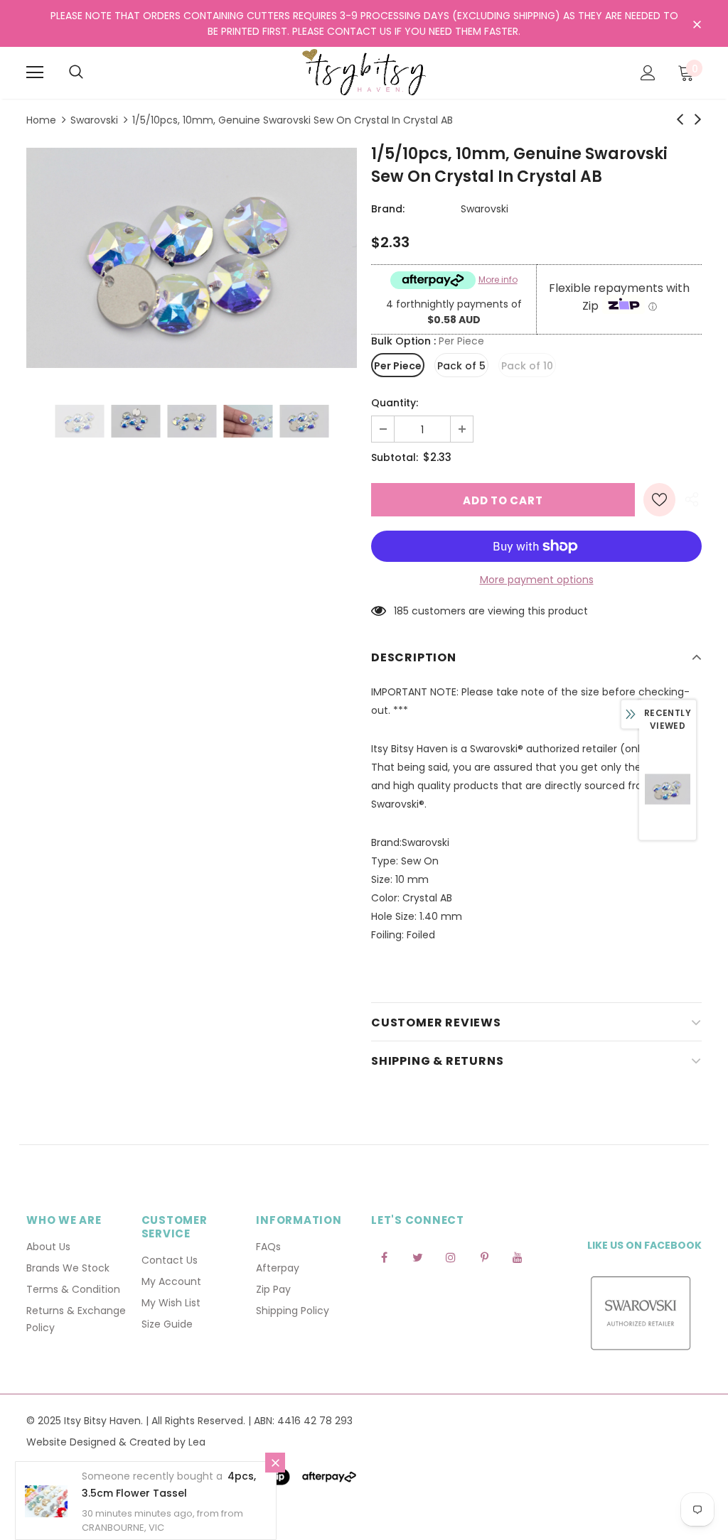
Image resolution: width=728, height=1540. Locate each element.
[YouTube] (517, 1256)
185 (401, 611)
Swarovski (94, 120)
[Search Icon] (76, 72)
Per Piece (398, 366)
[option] (191, 258)
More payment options (537, 580)
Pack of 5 (461, 366)
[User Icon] (648, 72)
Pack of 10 (527, 366)
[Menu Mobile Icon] (34, 72)
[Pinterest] (484, 1256)
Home (41, 120)
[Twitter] (417, 1256)
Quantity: (394, 403)
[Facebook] (384, 1256)
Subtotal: (394, 457)
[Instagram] (451, 1256)
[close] (697, 25)
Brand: (388, 209)
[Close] (275, 1463)
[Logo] (364, 72)
